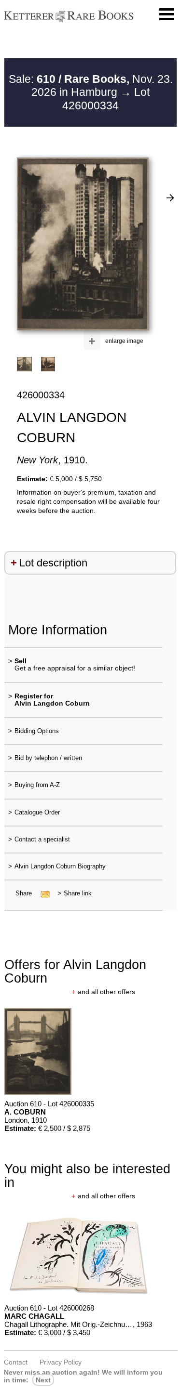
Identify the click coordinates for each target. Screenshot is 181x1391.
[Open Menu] (166, 14)
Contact (16, 1362)
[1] (170, 197)
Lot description (53, 563)
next (43, 1380)
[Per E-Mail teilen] (42, 893)
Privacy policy (61, 1362)
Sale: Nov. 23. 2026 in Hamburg (91, 86)
